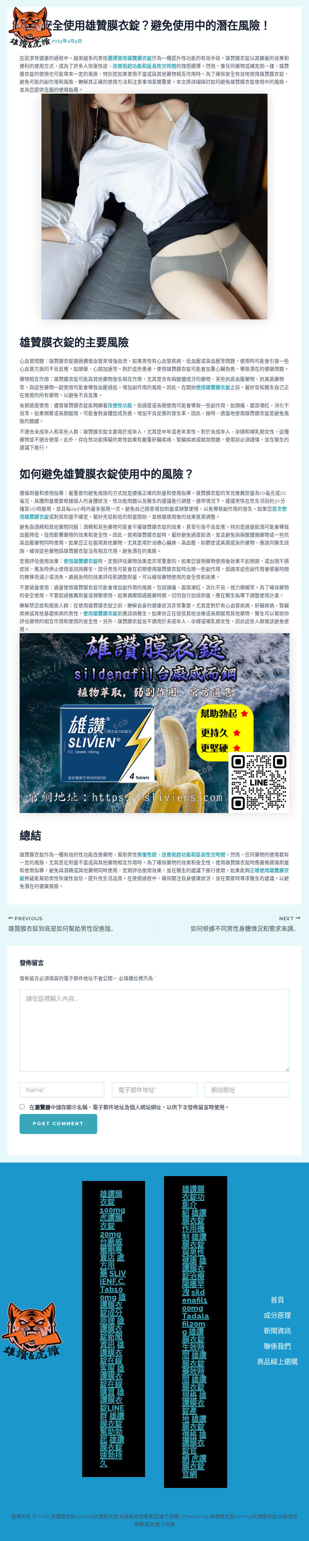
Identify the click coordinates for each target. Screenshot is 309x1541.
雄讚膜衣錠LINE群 (112, 1404)
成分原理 (277, 1315)
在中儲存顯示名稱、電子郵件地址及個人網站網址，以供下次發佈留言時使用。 (129, 1107)
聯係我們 (277, 1346)
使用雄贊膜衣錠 (213, 387)
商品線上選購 (277, 1362)
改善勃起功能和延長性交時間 (144, 66)
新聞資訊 (277, 1331)
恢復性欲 (147, 854)
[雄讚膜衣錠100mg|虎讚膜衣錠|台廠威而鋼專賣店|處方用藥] (30, 27)
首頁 (277, 1300)
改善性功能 (120, 405)
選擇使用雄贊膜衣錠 (130, 58)
